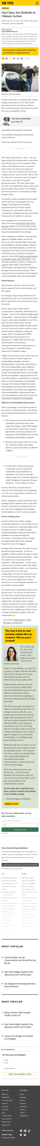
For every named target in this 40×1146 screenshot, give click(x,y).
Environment (19, 619)
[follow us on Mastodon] (14, 58)
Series (22, 1112)
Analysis (23, 1097)
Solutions (23, 1106)
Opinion (5, 8)
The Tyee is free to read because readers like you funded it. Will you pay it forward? (19, 635)
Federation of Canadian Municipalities (17, 398)
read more (16, 122)
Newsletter (6, 1097)
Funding (5, 1106)
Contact (4, 1103)
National (23, 1103)
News (22, 1094)
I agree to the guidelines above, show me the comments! (20, 865)
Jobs (3, 1112)
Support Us (6, 1125)
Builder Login (7, 1134)
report (4, 264)
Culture (22, 1100)
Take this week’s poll (20, 1074)
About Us (5, 1094)
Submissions (6, 1119)
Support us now (11, 803)
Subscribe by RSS (8, 1137)
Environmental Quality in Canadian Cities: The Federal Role (20, 257)
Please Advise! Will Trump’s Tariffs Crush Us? (17, 1014)
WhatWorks (24, 1116)
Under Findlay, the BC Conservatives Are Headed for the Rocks (20, 960)
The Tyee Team (7, 1100)
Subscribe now (20, 829)
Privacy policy (5, 833)
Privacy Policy (7, 1116)
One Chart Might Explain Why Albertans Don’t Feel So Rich (18, 973)
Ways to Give (6, 1122)
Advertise (5, 1109)
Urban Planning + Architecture (17, 621)
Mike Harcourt (6, 29)
